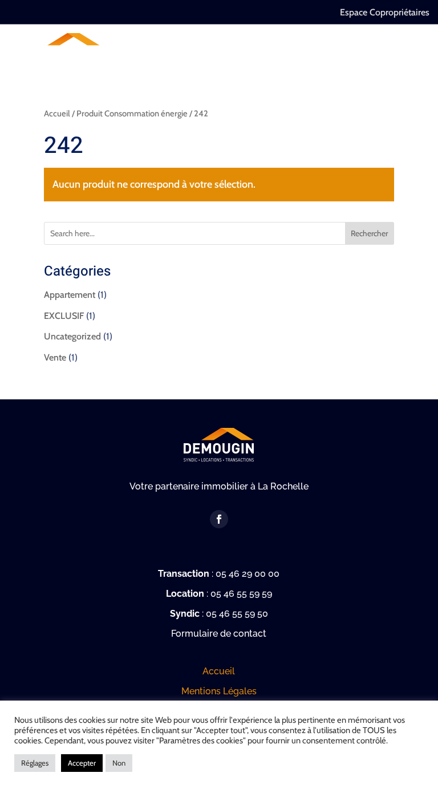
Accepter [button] (82, 762)
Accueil (57, 113)
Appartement (69, 294)
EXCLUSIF (64, 315)
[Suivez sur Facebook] (219, 519)
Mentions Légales (219, 691)
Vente (55, 357)
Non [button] (118, 762)
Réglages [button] (34, 762)
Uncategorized (72, 336)
